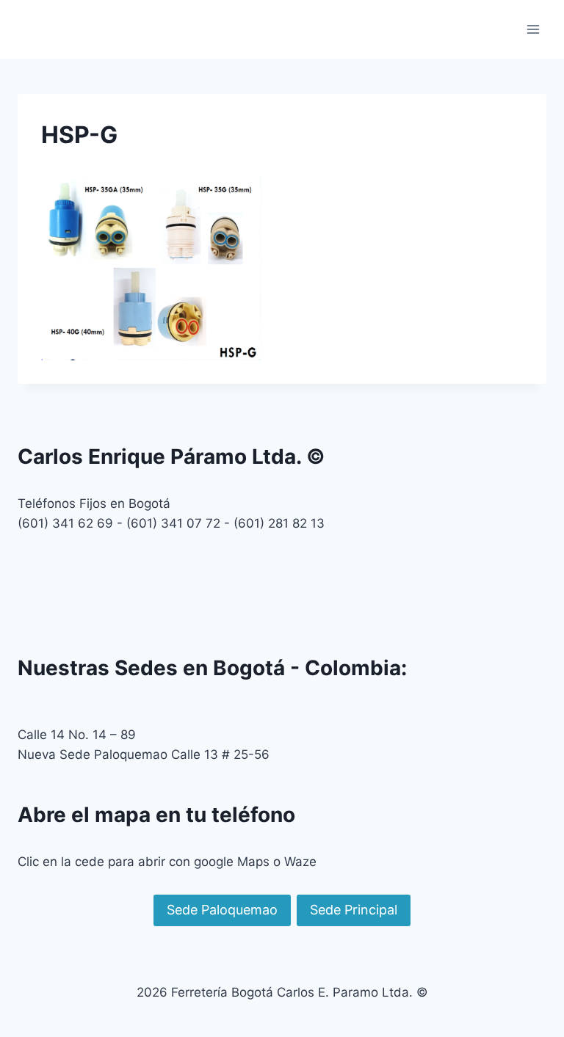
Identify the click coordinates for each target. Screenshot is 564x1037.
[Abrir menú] (532, 29)
